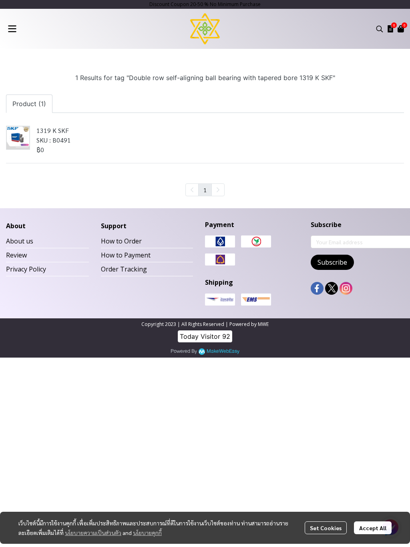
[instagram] (346, 288)
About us (19, 241)
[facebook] (317, 288)
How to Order (121, 241)
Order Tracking (124, 269)
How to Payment (126, 255)
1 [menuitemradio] (205, 189)
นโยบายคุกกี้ (147, 532)
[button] (379, 28)
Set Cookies (326, 527)
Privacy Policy (26, 269)
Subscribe (332, 262)
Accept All (372, 527)
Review (16, 255)
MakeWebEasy (223, 351)
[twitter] (331, 288)
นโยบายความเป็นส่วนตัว (93, 532)
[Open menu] (12, 29)
